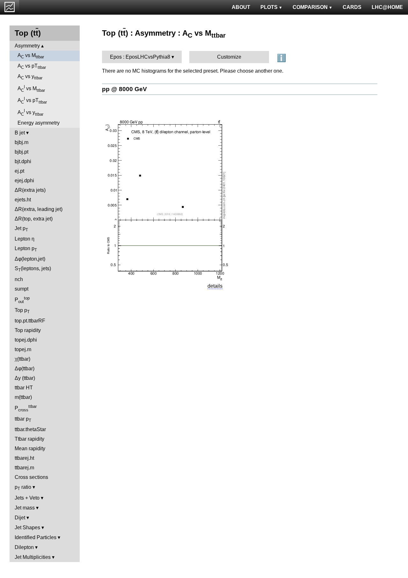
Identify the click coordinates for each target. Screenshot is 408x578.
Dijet (20, 517)
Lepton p (26, 249)
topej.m (23, 349)
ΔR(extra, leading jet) (38, 209)
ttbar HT (24, 387)
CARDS (352, 7)
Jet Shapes (27, 527)
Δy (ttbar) (25, 378)
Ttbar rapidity (29, 439)
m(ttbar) (23, 397)
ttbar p (23, 419)
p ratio (23, 487)
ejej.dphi (24, 180)
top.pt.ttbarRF (30, 320)
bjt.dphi (23, 161)
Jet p (21, 229)
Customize (229, 57)
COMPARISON (310, 7)
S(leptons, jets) (33, 269)
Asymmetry (27, 45)
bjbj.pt (21, 152)
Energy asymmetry (39, 123)
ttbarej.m (24, 467)
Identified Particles (35, 537)
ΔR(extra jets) (30, 190)
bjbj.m (21, 142)
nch (19, 279)
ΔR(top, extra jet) (34, 218)
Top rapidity (28, 330)
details (215, 286)
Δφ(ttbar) (24, 368)
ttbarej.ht (24, 458)
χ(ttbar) (22, 359)
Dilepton (24, 547)
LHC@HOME (387, 7)
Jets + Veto (27, 498)
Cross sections (31, 477)
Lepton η (24, 239)
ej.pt (19, 171)
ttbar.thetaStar (30, 429)
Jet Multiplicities (33, 557)
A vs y (30, 77)
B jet (20, 132)
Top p (22, 310)
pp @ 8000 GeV (124, 89)
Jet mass (25, 507)
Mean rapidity (30, 448)
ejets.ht (23, 199)
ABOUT (241, 7)
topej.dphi (26, 340)
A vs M (31, 56)
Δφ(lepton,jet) (30, 259)
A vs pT (32, 66)
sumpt (21, 289)
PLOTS (269, 7)
